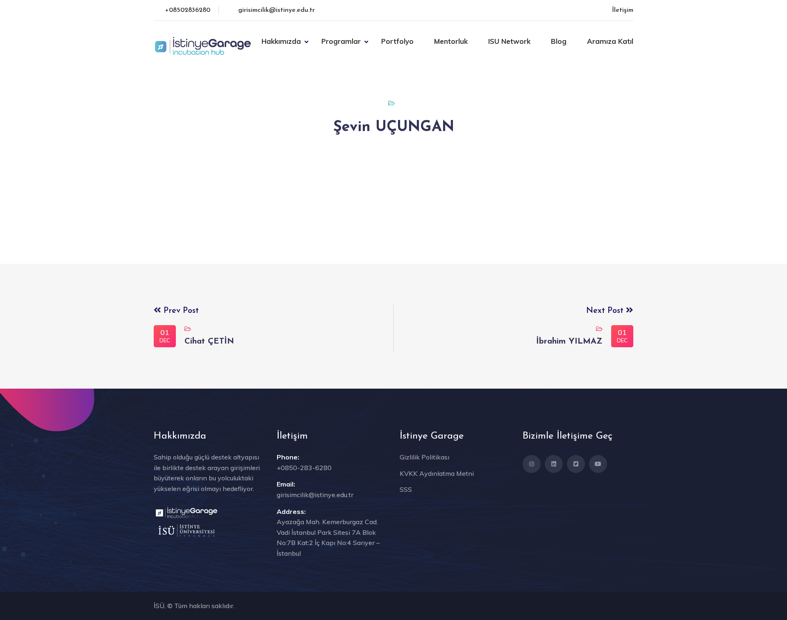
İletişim (622, 10)
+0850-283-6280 (304, 468)
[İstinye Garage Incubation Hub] (203, 45)
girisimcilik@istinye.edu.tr (276, 10)
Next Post (606, 311)
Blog (558, 41)
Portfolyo (397, 41)
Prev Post (180, 311)
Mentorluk (451, 41)
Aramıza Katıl (610, 41)
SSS (406, 489)
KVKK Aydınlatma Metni (437, 473)
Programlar (341, 41)
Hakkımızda (281, 41)
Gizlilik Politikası (424, 457)
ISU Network (509, 41)
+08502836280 (187, 10)
